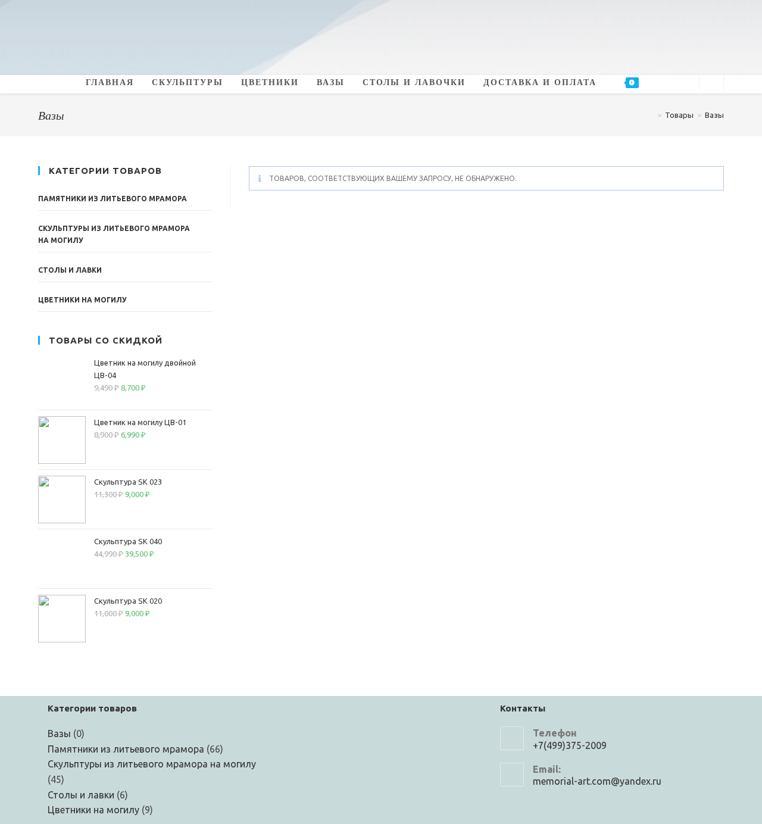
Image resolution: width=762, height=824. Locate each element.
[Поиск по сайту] (711, 83)
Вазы (714, 115)
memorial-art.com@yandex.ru (597, 781)
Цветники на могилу (82, 300)
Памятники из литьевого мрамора (112, 198)
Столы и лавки (70, 270)
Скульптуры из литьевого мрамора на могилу (114, 234)
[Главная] (651, 115)
